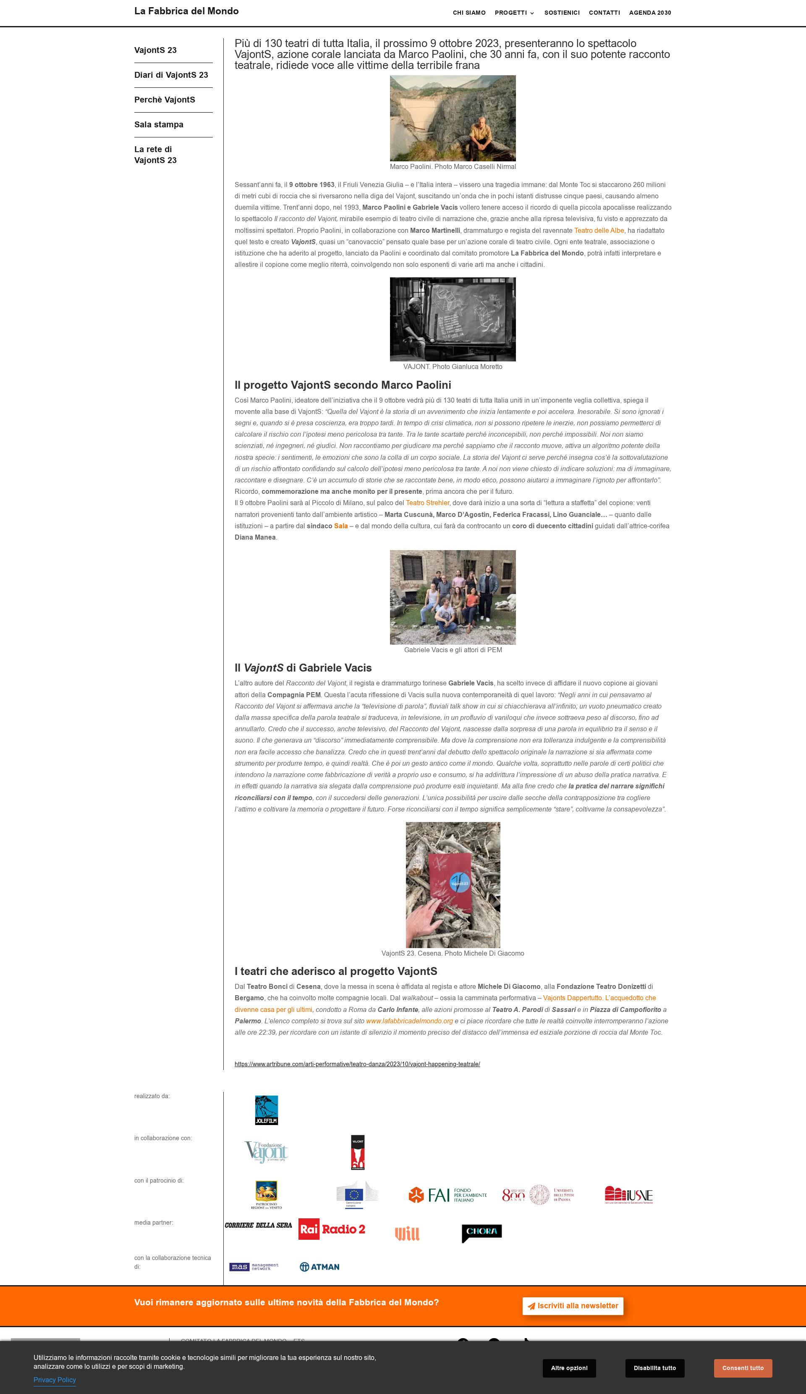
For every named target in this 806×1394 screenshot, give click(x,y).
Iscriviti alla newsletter (578, 1306)
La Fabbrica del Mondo (186, 11)
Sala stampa (158, 125)
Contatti (604, 13)
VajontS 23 (155, 50)
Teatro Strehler (427, 503)
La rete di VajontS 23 (155, 155)
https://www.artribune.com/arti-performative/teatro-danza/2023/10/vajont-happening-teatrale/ (357, 1064)
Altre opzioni (569, 1368)
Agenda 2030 (650, 13)
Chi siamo (469, 13)
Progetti (511, 13)
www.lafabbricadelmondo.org (409, 1021)
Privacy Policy (55, 1380)
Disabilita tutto (655, 1368)
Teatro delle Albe (599, 230)
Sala (341, 526)
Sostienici (562, 13)
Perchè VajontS (164, 100)
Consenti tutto (743, 1368)
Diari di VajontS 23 (171, 75)
